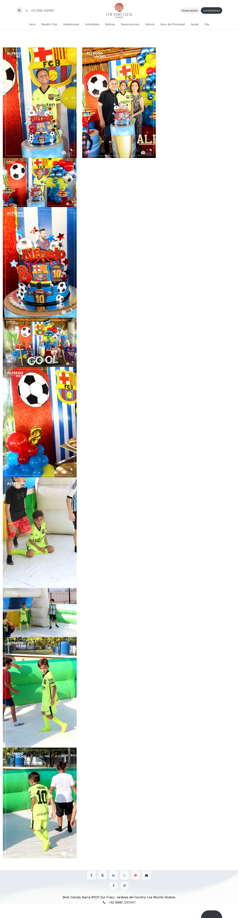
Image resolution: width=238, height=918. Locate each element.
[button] (19, 10)
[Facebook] (91, 875)
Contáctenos (211, 10)
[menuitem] (32, 24)
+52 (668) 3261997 (41, 10)
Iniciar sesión (190, 10)
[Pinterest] (135, 875)
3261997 (130, 902)
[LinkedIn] (113, 875)
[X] (102, 875)
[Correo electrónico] (146, 875)
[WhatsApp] (124, 875)
